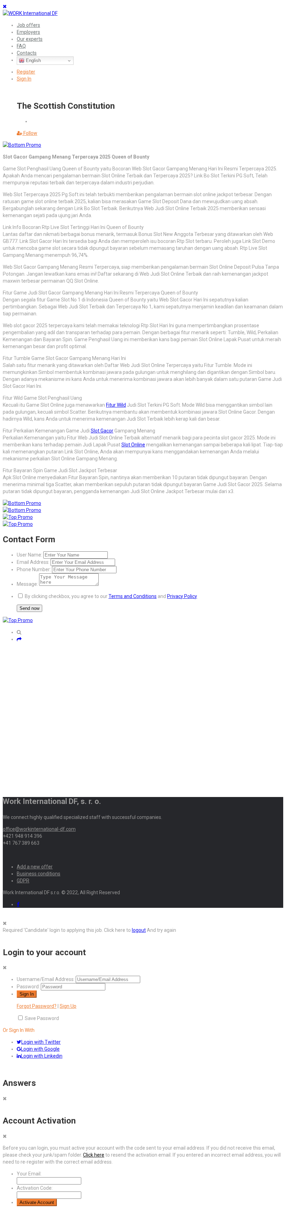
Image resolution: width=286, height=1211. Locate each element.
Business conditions (38, 873)
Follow (29, 133)
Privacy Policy (182, 596)
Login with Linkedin (41, 1056)
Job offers (28, 25)
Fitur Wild (116, 405)
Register (26, 72)
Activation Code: (35, 1188)
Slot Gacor (102, 431)
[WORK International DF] (30, 13)
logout (139, 930)
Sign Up (68, 1006)
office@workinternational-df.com (39, 829)
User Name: (29, 555)
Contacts (27, 53)
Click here (93, 1155)
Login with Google (40, 1049)
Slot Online (133, 444)
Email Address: (33, 562)
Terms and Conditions (132, 596)
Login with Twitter (41, 1042)
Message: (27, 584)
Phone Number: (34, 569)
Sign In (24, 79)
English (32, 60)
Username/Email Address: (46, 979)
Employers (28, 32)
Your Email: (29, 1173)
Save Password (42, 1018)
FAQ (21, 46)
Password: (28, 986)
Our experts (30, 39)
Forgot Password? (37, 1006)
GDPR (23, 880)
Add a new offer (35, 866)
